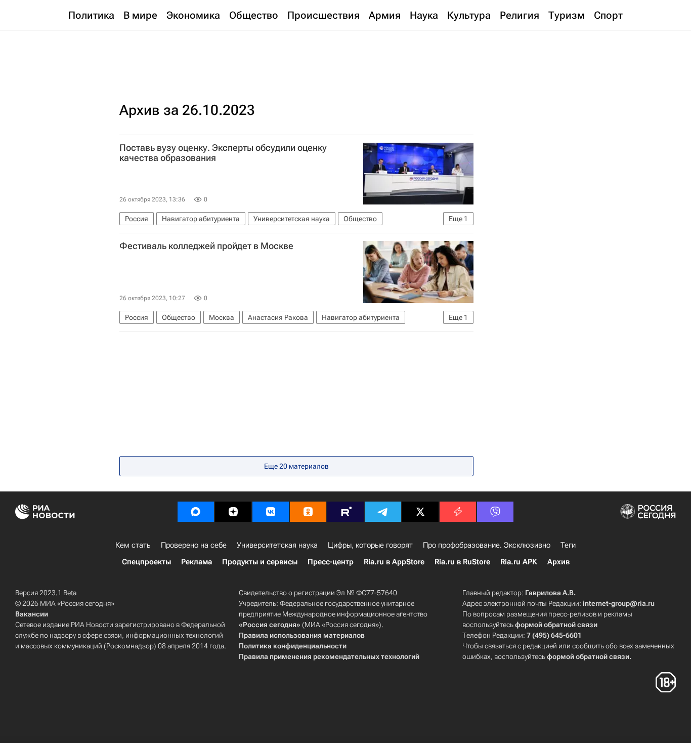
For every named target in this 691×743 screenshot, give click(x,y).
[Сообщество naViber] (495, 512)
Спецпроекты (146, 561)
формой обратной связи (556, 625)
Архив (558, 561)
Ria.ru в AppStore (394, 561)
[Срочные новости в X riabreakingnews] (458, 512)
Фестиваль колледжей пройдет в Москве (206, 246)
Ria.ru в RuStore (462, 561)
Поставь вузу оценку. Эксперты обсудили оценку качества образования (223, 153)
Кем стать (133, 545)
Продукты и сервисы (259, 561)
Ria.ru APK (518, 561)
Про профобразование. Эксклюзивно (486, 545)
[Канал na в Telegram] (383, 512)
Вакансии (31, 614)
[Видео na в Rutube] (345, 512)
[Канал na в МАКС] (196, 512)
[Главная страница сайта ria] (345, 55)
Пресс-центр (331, 561)
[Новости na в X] (420, 512)
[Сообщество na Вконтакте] (270, 512)
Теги (568, 545)
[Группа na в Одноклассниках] (308, 512)
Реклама (196, 561)
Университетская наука (277, 545)
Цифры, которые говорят (370, 545)
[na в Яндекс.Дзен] (233, 512)
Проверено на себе (194, 545)
